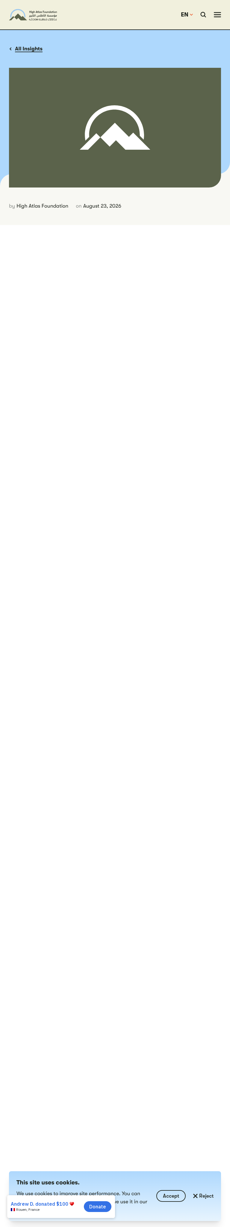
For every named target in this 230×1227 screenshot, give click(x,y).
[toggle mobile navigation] (217, 14)
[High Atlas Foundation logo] (33, 14)
